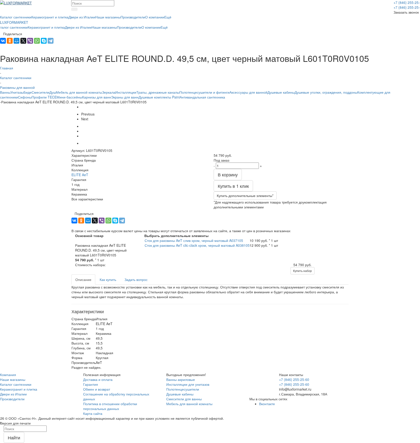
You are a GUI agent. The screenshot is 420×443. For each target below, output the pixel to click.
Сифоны (25, 97)
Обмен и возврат (96, 389)
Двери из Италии (13, 394)
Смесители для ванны (184, 398)
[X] (23, 41)
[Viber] (30, 41)
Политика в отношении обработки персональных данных (110, 406)
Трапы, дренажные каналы (157, 92)
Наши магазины (12, 379)
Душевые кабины (281, 92)
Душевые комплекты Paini (159, 97)
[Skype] (44, 41)
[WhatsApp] (37, 41)
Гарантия (90, 384)
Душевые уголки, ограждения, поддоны (326, 92)
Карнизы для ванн (96, 97)
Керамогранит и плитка (18, 389)
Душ (52, 92)
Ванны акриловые (180, 379)
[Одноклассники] (10, 41)
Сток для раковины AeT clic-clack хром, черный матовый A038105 (197, 245)
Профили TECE (44, 97)
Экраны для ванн (125, 97)
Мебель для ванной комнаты (79, 92)
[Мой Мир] (16, 41)
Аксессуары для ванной (248, 92)
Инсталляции (125, 92)
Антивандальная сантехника (202, 97)
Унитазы (17, 92)
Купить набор (302, 271)
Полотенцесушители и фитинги (204, 92)
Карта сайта (92, 413)
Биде (28, 92)
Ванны (5, 92)
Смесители (40, 92)
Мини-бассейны (69, 97)
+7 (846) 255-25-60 (294, 379)
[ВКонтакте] (3, 41)
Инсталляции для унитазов (187, 384)
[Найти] (74, 9)
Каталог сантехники (15, 384)
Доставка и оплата (98, 379)
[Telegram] (50, 41)
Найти (14, 437)
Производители (12, 398)
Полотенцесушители (182, 389)
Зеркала (108, 92)
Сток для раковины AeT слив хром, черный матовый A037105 (194, 240)
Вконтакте (267, 403)
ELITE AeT (79, 174)
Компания (8, 374)
